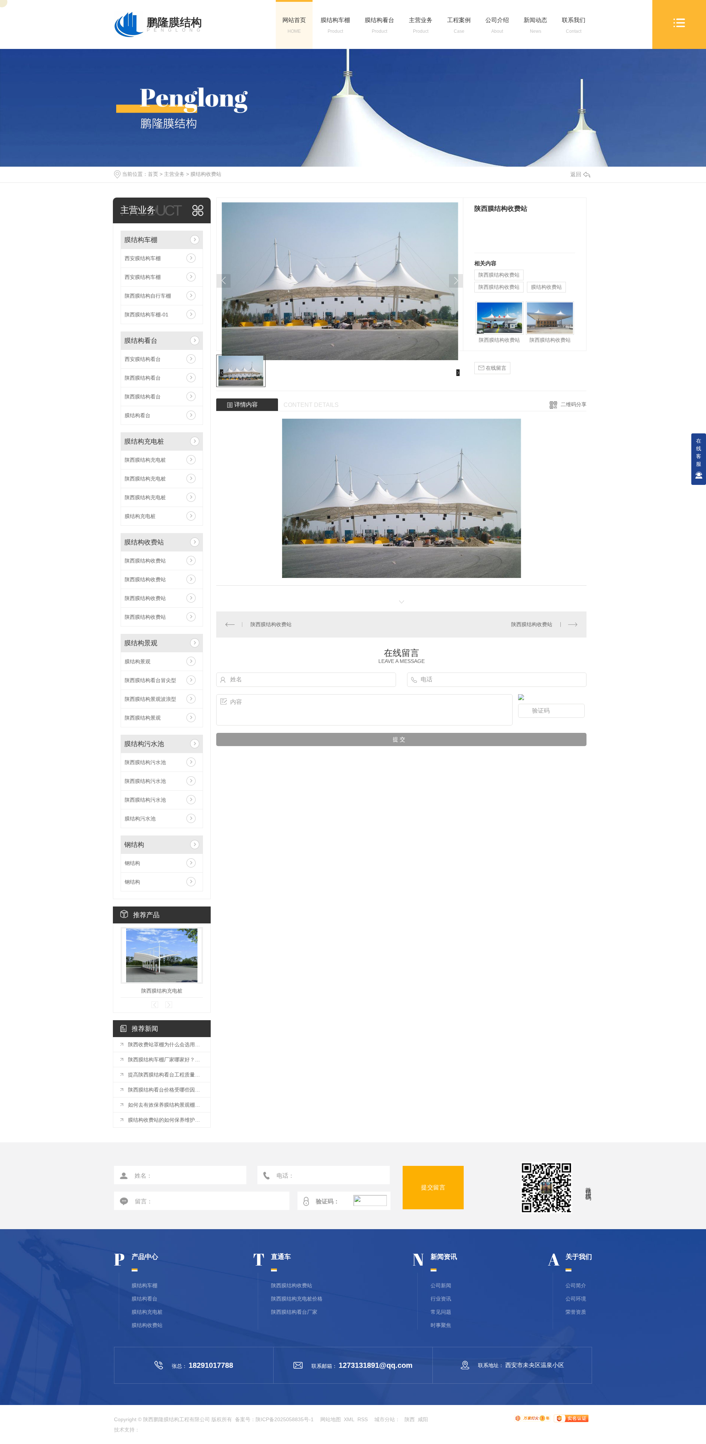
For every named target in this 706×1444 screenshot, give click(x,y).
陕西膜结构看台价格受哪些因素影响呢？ (165, 1090)
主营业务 (420, 25)
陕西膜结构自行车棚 (148, 296)
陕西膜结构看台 (143, 378)
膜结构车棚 (335, 25)
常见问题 (441, 1312)
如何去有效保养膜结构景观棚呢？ (165, 1105)
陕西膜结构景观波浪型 (150, 699)
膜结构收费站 (205, 174)
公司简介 (576, 1285)
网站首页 (294, 25)
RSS (362, 1419)
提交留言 (433, 1187)
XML (349, 1419)
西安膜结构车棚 (143, 258)
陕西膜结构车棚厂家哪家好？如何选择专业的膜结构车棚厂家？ (165, 1059)
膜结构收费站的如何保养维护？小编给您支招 (165, 1120)
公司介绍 (497, 25)
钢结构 (134, 844)
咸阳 (423, 1419)
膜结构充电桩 (144, 441)
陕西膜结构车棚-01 (146, 314)
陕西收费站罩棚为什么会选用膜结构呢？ (165, 1044)
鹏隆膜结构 (175, 24)
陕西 (409, 1419)
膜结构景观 (140, 643)
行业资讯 (441, 1299)
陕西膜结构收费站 (145, 561)
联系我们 (573, 25)
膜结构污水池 (144, 744)
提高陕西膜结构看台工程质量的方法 (165, 1075)
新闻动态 (535, 25)
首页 (153, 174)
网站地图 (330, 1419)
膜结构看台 (379, 25)
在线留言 (495, 368)
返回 (575, 174)
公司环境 (576, 1299)
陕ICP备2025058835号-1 (285, 1419)
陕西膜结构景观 (143, 718)
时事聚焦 (441, 1325)
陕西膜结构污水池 (145, 762)
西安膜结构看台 (143, 359)
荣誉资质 (576, 1312)
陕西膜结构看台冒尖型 (150, 680)
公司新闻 (441, 1285)
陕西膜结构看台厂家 (294, 1312)
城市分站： (389, 1419)
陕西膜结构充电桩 (145, 460)
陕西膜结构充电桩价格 (296, 1299)
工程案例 (459, 25)
